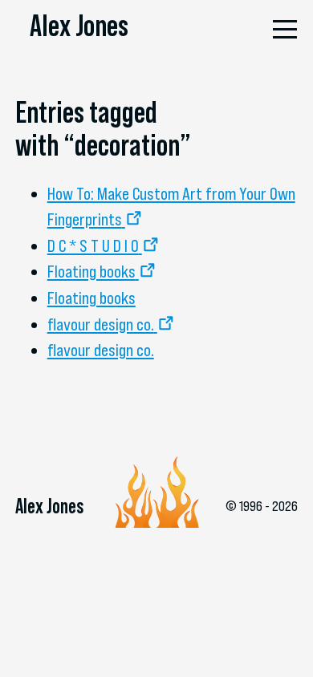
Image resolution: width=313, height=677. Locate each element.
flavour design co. (100, 324)
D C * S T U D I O (93, 245)
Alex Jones (79, 26)
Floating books (91, 271)
